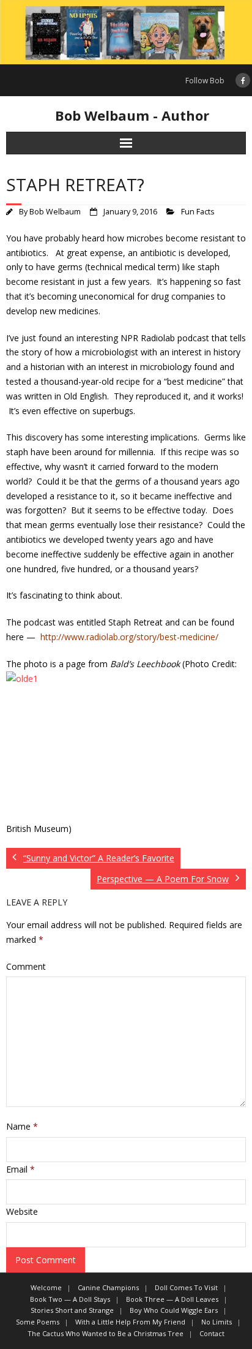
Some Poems (37, 1321)
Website (22, 1211)
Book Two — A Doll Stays (70, 1299)
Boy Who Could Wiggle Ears (174, 1310)
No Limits (216, 1321)
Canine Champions (108, 1287)
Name (22, 1126)
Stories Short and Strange (72, 1310)
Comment (26, 966)
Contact (211, 1333)
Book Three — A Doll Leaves (172, 1299)
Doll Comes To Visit (186, 1287)
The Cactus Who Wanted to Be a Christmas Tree (105, 1333)
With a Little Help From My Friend (130, 1321)
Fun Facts (198, 211)
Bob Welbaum (55, 211)
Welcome (46, 1287)
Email (20, 1169)
